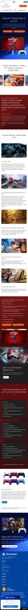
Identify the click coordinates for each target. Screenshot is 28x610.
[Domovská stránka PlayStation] (14, 2)
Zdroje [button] (3, 582)
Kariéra (3, 564)
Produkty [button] (4, 574)
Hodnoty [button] (4, 576)
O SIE (3, 562)
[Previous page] (1, 10)
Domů (3, 557)
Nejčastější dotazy (22, 10)
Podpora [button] (4, 579)
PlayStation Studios (5, 566)
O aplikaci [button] (4, 561)
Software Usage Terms (24, 603)
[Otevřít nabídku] (1, 2)
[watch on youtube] (21, 85)
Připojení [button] (4, 584)
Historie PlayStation (5, 570)
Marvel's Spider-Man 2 (12, 557)
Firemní (3, 569)
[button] (7, 31)
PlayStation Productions (6, 567)
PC (15, 10)
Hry (5, 557)
